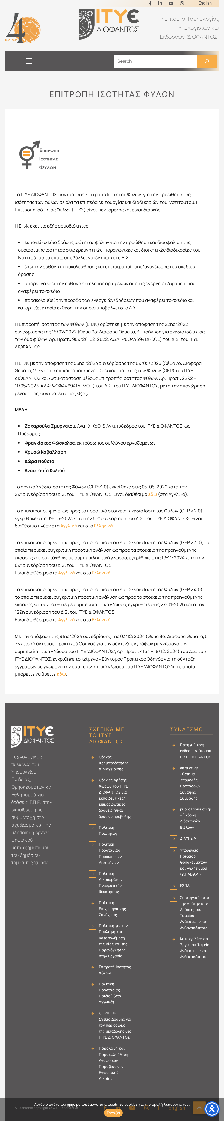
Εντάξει (113, 1113)
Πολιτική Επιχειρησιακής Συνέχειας (112, 909)
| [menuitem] (191, 3)
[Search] (207, 61)
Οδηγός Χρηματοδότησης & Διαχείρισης (113, 763)
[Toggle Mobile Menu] (23, 61)
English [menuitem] (205, 3)
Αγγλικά (68, 526)
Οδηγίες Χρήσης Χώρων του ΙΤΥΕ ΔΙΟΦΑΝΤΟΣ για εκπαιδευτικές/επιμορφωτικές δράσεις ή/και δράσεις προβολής (115, 798)
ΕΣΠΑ (185, 885)
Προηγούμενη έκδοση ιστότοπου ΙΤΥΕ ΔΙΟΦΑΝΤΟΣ (195, 751)
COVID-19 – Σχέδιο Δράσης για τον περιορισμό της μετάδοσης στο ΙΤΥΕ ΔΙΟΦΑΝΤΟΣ (115, 1025)
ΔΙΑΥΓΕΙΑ (188, 838)
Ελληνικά (103, 526)
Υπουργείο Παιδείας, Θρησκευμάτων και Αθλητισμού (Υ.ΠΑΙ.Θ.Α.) (193, 862)
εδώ (152, 494)
